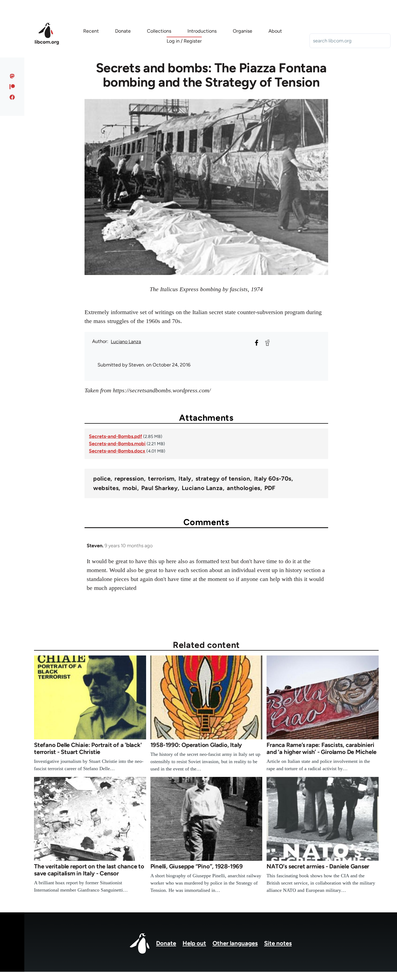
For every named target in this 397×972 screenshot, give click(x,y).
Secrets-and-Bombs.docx (117, 451)
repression (129, 478)
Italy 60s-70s (272, 478)
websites (106, 488)
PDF (269, 488)
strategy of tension (223, 478)
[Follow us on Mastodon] (12, 76)
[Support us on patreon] (12, 86)
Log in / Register (184, 41)
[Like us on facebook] (12, 97)
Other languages (235, 943)
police (101, 478)
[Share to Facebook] (256, 342)
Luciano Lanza (126, 342)
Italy (185, 478)
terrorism (161, 478)
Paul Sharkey (159, 488)
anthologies (243, 488)
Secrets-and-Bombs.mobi (117, 444)
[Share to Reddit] (267, 342)
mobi (130, 488)
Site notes (278, 943)
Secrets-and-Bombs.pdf (115, 436)
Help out (194, 943)
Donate (166, 943)
